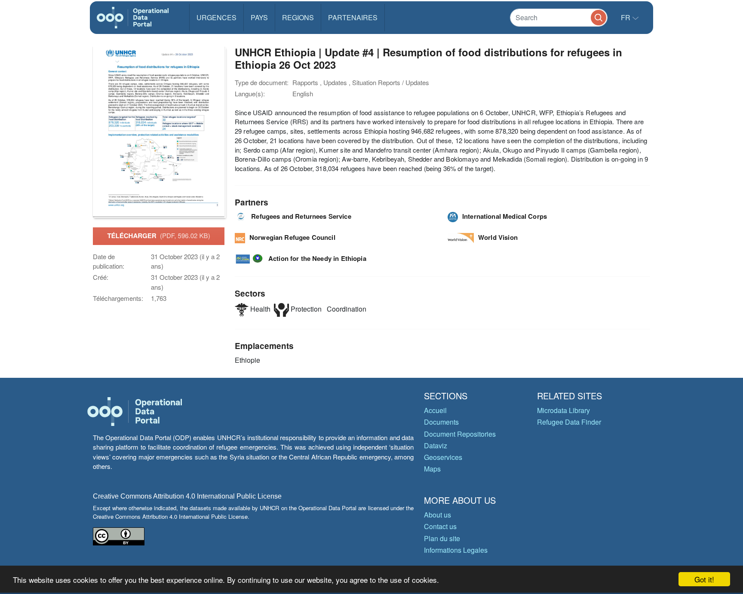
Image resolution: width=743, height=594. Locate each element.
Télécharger (158, 235)
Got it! (704, 579)
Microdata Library (563, 410)
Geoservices (443, 457)
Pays (259, 17)
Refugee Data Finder (569, 422)
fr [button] (626, 17)
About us (437, 515)
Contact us (440, 526)
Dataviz (435, 445)
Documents (441, 422)
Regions (298, 17)
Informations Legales (456, 550)
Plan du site (442, 538)
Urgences (216, 17)
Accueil (435, 410)
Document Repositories (460, 434)
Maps (432, 469)
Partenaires (353, 17)
